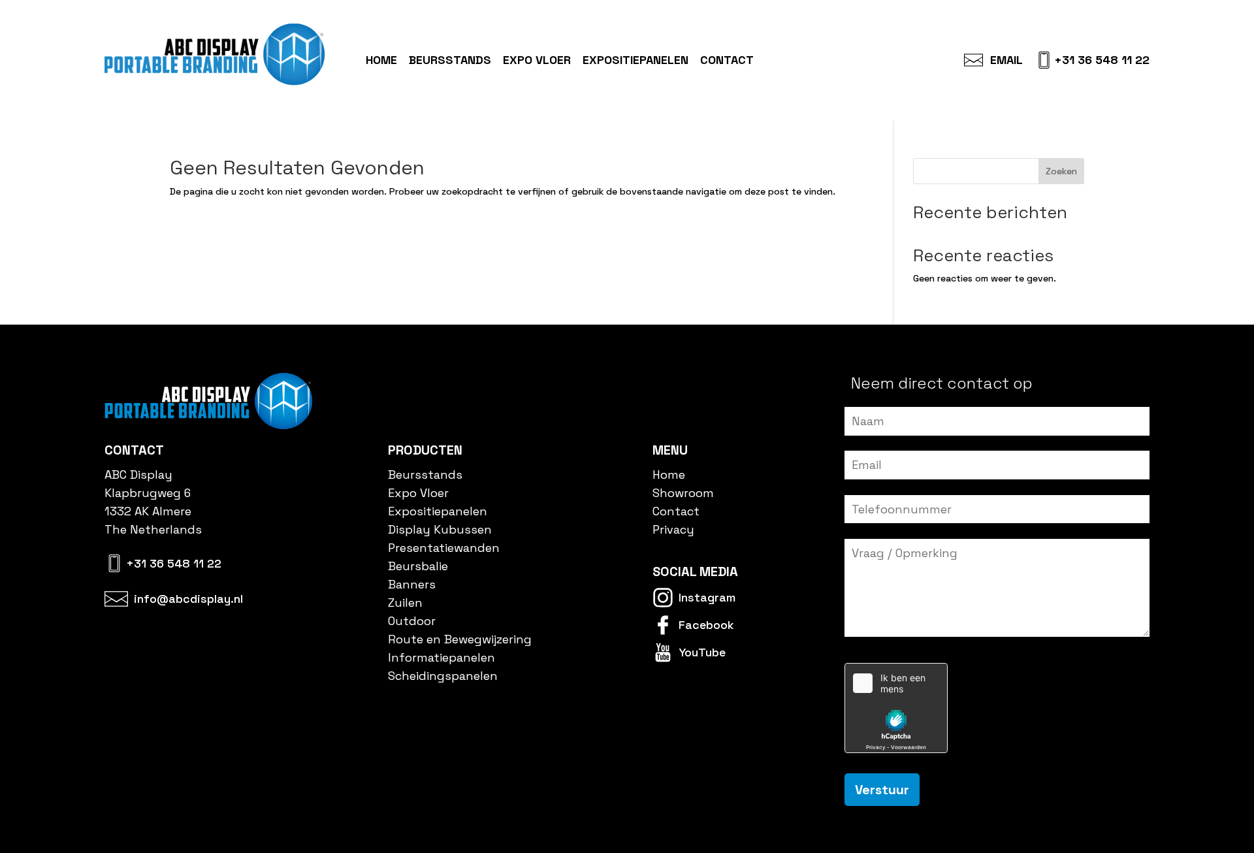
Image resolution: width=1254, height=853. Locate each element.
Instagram (707, 597)
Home (381, 60)
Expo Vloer (537, 60)
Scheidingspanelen (443, 675)
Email (1006, 60)
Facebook (706, 624)
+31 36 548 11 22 (1102, 60)
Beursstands (450, 60)
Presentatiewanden (444, 547)
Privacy (673, 529)
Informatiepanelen (441, 657)
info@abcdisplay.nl (188, 598)
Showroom (683, 492)
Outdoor (412, 620)
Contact (727, 60)
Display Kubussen (440, 529)
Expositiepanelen (635, 60)
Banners (412, 584)
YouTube (702, 652)
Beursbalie (418, 565)
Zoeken (1061, 171)
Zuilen (405, 602)
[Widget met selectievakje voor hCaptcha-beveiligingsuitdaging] (896, 708)
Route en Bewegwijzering (460, 639)
